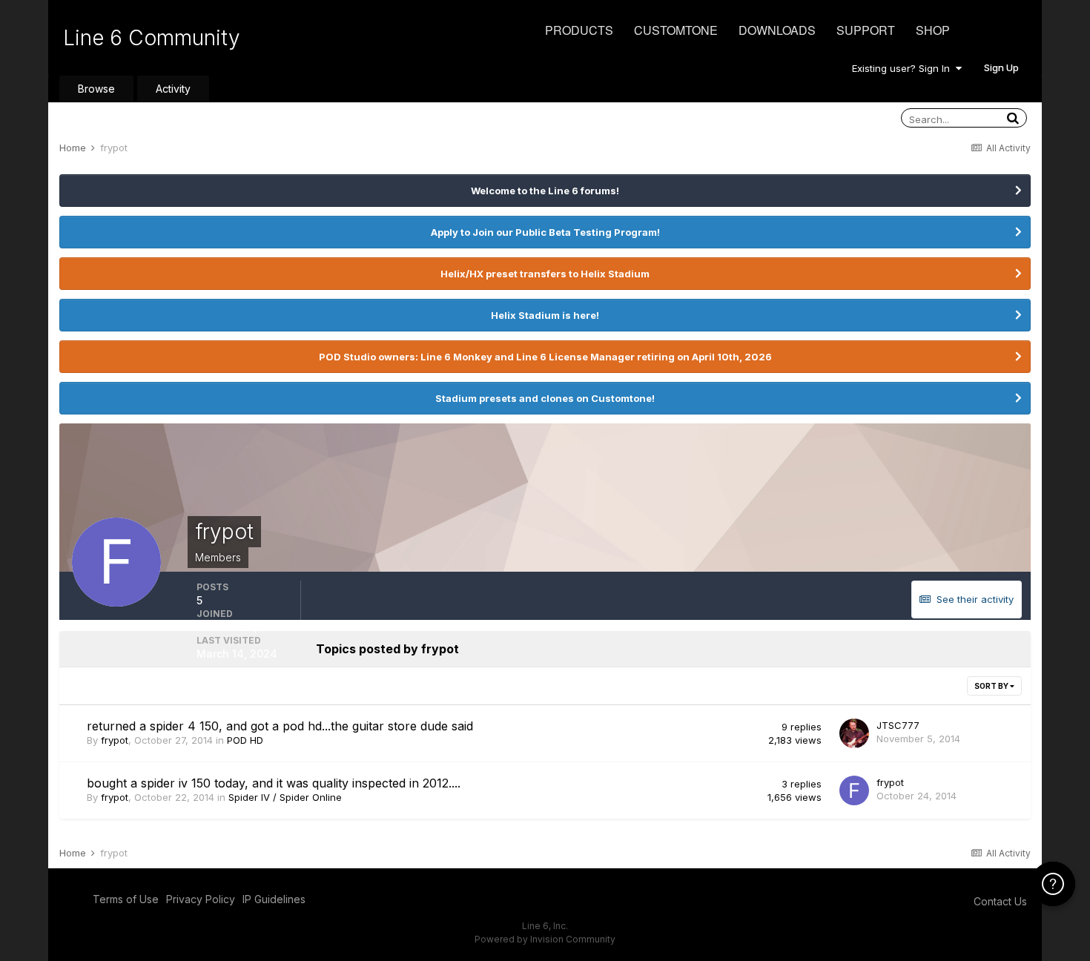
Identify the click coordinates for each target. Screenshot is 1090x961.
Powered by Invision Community (545, 939)
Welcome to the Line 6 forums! (545, 191)
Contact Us (1000, 901)
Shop (933, 30)
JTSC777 (897, 725)
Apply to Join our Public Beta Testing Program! (545, 232)
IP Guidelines (273, 899)
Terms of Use (126, 899)
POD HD (245, 740)
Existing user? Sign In (904, 68)
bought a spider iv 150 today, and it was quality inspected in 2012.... (273, 783)
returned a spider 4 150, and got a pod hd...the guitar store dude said (280, 726)
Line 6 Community (151, 37)
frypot (114, 740)
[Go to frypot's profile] (854, 790)
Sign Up (1001, 67)
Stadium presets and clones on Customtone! (545, 398)
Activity (173, 88)
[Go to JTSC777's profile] (854, 733)
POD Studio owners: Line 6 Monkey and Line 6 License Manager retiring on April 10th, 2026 (545, 357)
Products (579, 30)
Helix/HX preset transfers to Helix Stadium (545, 274)
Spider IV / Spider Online (285, 797)
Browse (96, 88)
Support (865, 30)
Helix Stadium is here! (545, 315)
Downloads (777, 30)
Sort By (992, 685)
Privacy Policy (200, 899)
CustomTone (676, 30)
